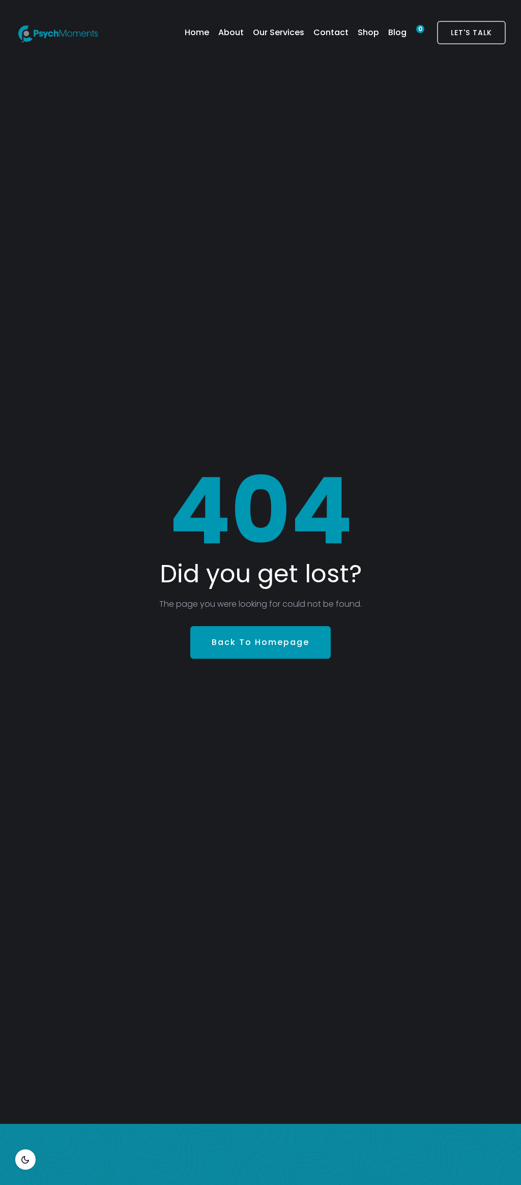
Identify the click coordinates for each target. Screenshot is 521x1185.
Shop (368, 32)
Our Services (278, 32)
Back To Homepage (260, 642)
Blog (397, 32)
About (231, 32)
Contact (331, 32)
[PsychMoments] (57, 32)
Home (197, 32)
